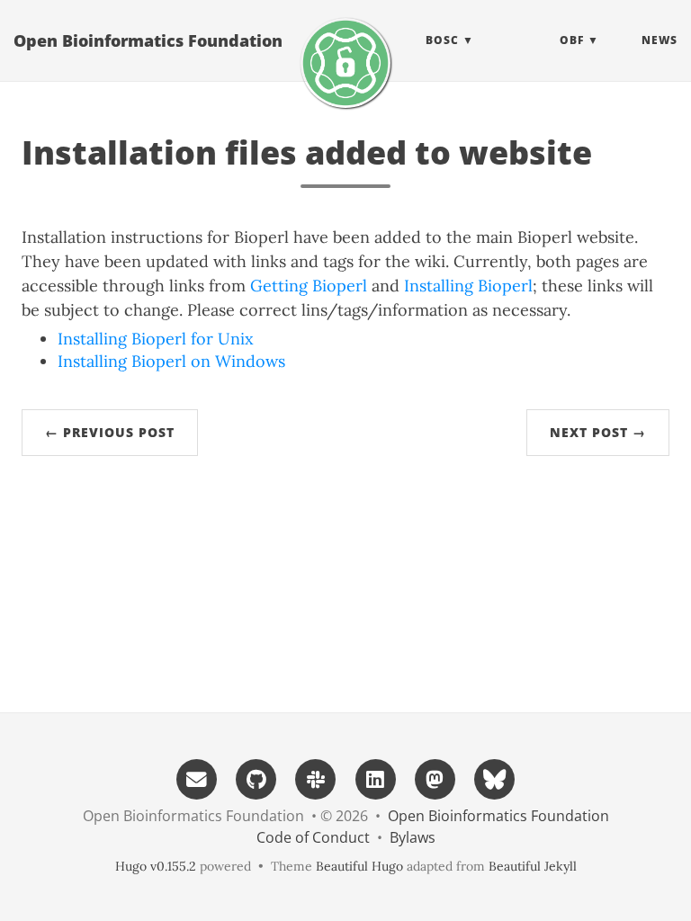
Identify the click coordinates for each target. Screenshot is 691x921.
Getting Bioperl (308, 285)
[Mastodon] (434, 777)
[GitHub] (256, 777)
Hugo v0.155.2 (155, 866)
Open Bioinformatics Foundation (148, 40)
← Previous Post (110, 432)
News (660, 40)
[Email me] (196, 777)
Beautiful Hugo (359, 866)
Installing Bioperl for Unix (156, 338)
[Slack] (316, 777)
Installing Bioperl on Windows (171, 361)
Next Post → (598, 432)
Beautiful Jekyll (533, 866)
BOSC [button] (442, 40)
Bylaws (412, 837)
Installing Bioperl (468, 285)
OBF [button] (572, 40)
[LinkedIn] (375, 777)
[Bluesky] (495, 777)
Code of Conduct (313, 837)
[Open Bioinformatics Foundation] (345, 63)
